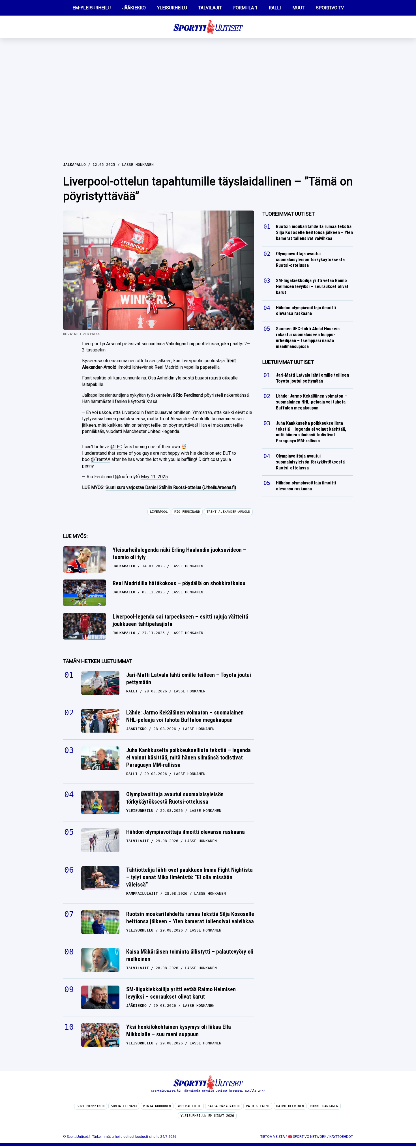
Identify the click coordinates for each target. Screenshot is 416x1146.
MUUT (298, 7)
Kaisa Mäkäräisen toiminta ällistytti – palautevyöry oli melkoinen (189, 955)
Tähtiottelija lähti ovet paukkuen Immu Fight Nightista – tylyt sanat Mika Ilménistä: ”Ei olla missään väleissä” (189, 877)
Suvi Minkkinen (90, 1106)
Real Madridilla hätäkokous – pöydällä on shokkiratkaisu (179, 583)
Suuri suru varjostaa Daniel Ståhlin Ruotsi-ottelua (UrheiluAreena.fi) (171, 487)
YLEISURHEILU (172, 7)
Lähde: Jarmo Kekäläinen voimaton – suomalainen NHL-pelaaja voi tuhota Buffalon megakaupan (185, 716)
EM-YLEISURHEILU (91, 7)
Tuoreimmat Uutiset (288, 214)
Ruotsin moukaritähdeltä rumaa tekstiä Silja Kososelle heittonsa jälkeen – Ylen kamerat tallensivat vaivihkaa (190, 918)
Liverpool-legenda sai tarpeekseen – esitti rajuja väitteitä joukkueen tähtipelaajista (180, 620)
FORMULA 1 (245, 7)
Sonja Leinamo (124, 1106)
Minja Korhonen (157, 1106)
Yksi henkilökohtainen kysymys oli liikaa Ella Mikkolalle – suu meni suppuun (178, 1030)
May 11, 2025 (154, 476)
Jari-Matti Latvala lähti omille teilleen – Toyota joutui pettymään (188, 678)
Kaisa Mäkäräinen (223, 1106)
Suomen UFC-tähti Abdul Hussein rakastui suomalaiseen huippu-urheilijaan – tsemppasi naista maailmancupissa (308, 337)
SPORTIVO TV (330, 7)
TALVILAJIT (210, 7)
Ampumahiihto (189, 1106)
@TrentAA (100, 459)
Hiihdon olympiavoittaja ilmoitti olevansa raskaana (185, 832)
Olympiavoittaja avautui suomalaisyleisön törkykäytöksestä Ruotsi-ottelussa (175, 798)
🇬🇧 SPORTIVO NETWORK (307, 1137)
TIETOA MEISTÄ (272, 1137)
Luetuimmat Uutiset (288, 362)
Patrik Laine (258, 1106)
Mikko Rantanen (324, 1106)
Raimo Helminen (290, 1106)
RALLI (275, 7)
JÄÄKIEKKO (134, 7)
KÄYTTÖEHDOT (341, 1137)
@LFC (116, 446)
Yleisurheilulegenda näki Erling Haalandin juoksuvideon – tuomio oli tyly (179, 553)
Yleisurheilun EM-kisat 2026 (207, 1116)
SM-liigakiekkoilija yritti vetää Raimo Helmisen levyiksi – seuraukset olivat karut (181, 993)
